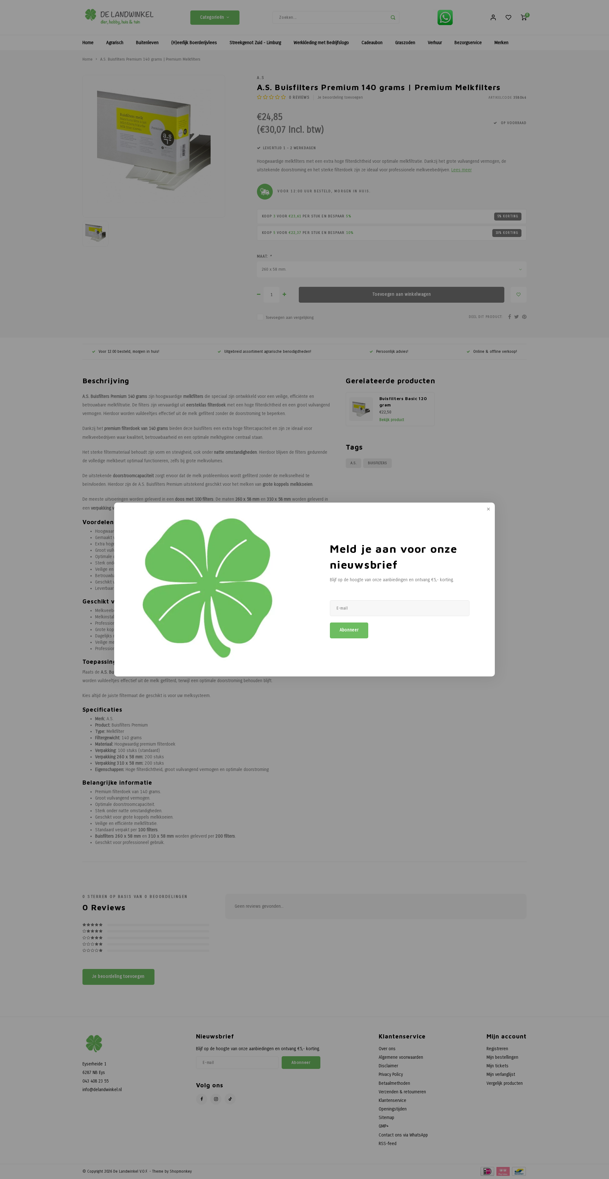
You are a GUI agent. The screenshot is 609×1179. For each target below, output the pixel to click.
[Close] (488, 510)
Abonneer (349, 630)
